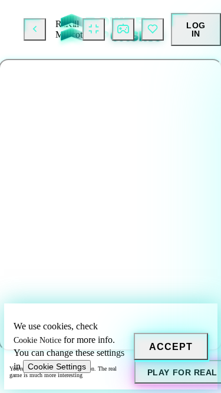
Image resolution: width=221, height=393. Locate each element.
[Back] (35, 29)
